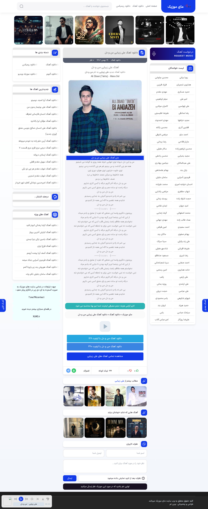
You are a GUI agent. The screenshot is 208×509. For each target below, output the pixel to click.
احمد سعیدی (183, 227)
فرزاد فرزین (162, 84)
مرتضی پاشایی (161, 191)
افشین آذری (183, 127)
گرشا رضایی (162, 213)
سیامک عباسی (183, 312)
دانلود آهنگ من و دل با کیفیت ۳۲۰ (105, 346)
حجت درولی (161, 291)
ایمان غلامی (161, 205)
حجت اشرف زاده (183, 198)
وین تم (173, 504)
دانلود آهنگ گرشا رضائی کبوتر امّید (41, 225)
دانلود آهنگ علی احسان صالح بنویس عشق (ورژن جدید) (37, 131)
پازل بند (183, 170)
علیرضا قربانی (184, 248)
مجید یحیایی (184, 156)
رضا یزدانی (161, 141)
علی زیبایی (104, 72)
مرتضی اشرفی (162, 134)
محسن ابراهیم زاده (183, 148)
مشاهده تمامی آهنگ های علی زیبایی (105, 356)
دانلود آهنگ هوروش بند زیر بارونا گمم (40, 267)
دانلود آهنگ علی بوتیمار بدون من (42, 107)
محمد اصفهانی (183, 213)
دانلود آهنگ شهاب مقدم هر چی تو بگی (39, 169)
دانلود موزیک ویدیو (26, 74)
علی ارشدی (184, 284)
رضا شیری (183, 255)
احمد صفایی (183, 262)
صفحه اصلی (151, 6)
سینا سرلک (161, 241)
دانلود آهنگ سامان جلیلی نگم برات (41, 274)
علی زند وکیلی (184, 241)
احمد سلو (184, 134)
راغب (162, 277)
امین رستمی (161, 270)
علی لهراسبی (183, 106)
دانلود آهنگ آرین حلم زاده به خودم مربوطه (38, 141)
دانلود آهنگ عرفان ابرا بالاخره (44, 121)
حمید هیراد (184, 305)
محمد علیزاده (162, 184)
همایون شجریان (183, 84)
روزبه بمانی (162, 284)
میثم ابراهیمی (161, 99)
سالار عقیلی (162, 148)
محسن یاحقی (161, 156)
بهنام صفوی (183, 234)
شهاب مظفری (184, 191)
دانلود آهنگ (138, 6)
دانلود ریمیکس (123, 6)
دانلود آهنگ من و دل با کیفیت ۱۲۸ (105, 338)
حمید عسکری (184, 92)
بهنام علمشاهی (161, 170)
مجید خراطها (183, 120)
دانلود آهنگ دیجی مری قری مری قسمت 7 (38, 148)
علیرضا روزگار (183, 319)
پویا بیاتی (184, 77)
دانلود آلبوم (51, 74)
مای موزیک (127, 314)
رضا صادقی (184, 113)
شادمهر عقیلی (162, 248)
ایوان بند (162, 305)
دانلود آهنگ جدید (117, 72)
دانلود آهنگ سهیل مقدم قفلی (43, 162)
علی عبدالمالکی (183, 163)
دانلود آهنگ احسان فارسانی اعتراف (41, 114)
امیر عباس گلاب (161, 319)
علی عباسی (184, 291)
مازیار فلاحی (183, 141)
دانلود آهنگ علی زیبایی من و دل (121, 53)
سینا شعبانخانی (162, 262)
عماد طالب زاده (183, 220)
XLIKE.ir (36, 316)
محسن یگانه (161, 127)
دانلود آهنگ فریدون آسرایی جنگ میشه (39, 260)
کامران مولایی (161, 106)
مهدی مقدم (161, 92)
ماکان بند (161, 234)
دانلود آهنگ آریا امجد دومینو (44, 100)
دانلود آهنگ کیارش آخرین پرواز (43, 232)
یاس (162, 312)
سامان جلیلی (161, 177)
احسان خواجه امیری (183, 184)
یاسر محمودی (161, 298)
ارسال (69, 478)
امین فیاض (162, 227)
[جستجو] (21, 6)
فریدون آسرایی (183, 177)
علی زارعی (184, 277)
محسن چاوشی (161, 77)
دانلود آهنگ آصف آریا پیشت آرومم (42, 253)
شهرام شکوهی (183, 298)
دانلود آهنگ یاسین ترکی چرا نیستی (41, 239)
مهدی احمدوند (161, 120)
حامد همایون (184, 270)
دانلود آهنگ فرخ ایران (47, 246)
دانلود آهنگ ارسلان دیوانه (45, 155)
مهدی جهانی (161, 220)
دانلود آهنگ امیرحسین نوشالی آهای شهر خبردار (36, 182)
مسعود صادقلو (161, 255)
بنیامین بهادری (161, 163)
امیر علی (183, 99)
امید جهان (183, 205)
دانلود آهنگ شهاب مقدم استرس (42, 176)
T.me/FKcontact (36, 297)
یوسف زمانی (161, 198)
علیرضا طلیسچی (162, 113)
